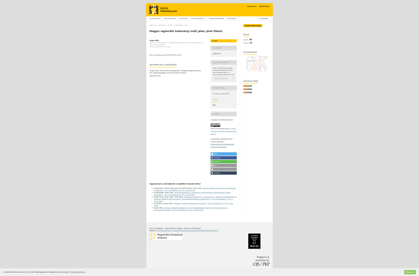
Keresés (264, 18)
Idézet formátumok (221, 78)
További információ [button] (77, 272)
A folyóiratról (198, 18)
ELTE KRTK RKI (155, 18)
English (246, 40)
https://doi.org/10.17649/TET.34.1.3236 (167, 55)
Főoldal (153, 25)
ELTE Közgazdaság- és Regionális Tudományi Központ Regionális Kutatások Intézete (187, 231)
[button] (224, 154)
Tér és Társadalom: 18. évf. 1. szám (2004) (187, 210)
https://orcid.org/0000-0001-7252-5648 (160, 47)
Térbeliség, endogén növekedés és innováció (189, 203)
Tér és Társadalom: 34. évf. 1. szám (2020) (179, 190)
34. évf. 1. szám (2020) (175, 25)
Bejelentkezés (264, 6)
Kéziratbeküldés (216, 18)
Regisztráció (252, 6)
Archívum (183, 18)
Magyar (246, 43)
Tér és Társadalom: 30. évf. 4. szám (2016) (179, 195)
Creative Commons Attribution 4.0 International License (224, 131)
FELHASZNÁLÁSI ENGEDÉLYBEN (222, 144)
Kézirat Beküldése (253, 25)
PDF (215, 41)
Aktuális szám (170, 18)
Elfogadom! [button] (410, 272)
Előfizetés (231, 18)
